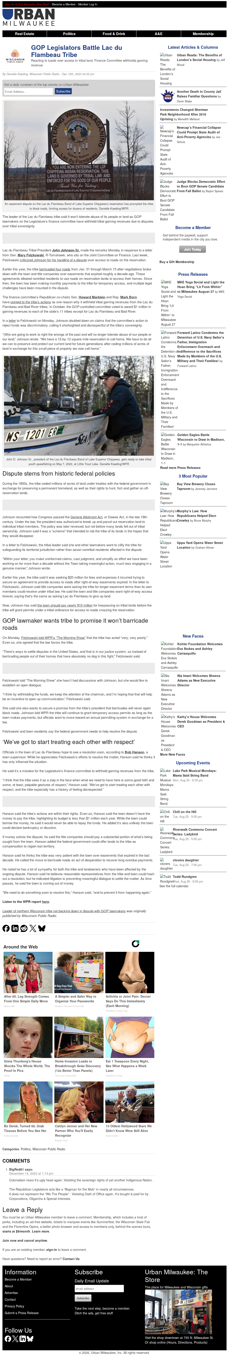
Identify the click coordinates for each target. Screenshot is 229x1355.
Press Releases (193, 274)
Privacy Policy (14, 1306)
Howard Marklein (92, 297)
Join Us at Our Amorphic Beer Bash (27, 4)
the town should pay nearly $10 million (65, 605)
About (9, 1286)
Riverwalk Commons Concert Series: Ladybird (195, 831)
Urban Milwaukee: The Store (176, 1275)
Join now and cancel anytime (24, 1240)
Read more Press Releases (180, 467)
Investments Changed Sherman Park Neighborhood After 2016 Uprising (184, 114)
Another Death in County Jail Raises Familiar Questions (199, 93)
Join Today (192, 249)
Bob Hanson (134, 752)
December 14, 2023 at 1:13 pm (31, 1173)
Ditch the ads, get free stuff (94, 1313)
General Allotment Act (86, 516)
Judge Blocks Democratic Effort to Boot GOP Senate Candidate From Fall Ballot (201, 186)
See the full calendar (174, 886)
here (45, 901)
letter (12, 320)
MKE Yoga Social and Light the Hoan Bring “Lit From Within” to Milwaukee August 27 (201, 287)
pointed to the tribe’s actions (31, 301)
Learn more (40, 1231)
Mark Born (128, 297)
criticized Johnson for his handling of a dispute (53, 259)
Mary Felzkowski (31, 255)
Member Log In (87, 4)
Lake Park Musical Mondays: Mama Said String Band (195, 773)
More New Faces (172, 754)
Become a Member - (65, 4)
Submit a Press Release (22, 1313)
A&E (159, 33)
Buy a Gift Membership (176, 261)
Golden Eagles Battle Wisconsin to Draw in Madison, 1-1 (201, 439)
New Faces (193, 636)
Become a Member (193, 227)
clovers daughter (186, 860)
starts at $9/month (16, 1231)
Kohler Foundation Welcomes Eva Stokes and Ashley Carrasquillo (200, 648)
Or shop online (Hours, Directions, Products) (176, 1342)
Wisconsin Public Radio (44, 74)
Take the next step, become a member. (102, 1308)
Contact (10, 1299)
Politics (69, 33)
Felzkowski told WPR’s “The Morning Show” (53, 637)
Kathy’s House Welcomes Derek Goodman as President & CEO (201, 721)
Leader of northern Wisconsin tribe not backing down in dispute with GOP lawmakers (64, 910)
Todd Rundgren (185, 876)
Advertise (11, 1292)
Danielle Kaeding (17, 74)
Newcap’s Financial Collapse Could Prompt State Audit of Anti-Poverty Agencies (199, 132)
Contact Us (71, 1258)
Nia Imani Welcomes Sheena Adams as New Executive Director (198, 680)
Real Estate (24, 33)
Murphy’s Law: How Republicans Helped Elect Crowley (196, 516)
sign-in (51, 1249)
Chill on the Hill (184, 811)
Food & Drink (114, 33)
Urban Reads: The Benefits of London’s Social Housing (199, 57)
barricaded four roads (54, 269)
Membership (203, 33)
